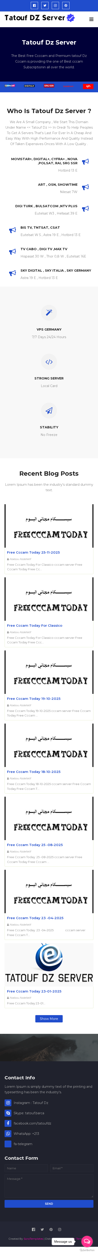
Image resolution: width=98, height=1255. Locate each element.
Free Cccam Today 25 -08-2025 (35, 845)
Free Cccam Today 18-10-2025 (33, 771)
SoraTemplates (33, 1238)
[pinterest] (66, 5)
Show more (49, 1019)
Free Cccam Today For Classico (34, 625)
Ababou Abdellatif (20, 559)
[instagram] (55, 5)
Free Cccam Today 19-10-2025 (33, 698)
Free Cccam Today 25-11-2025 (33, 552)
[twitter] (45, 5)
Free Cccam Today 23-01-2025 (34, 991)
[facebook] (34, 5)
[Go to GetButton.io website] (87, 1250)
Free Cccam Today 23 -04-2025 (35, 918)
